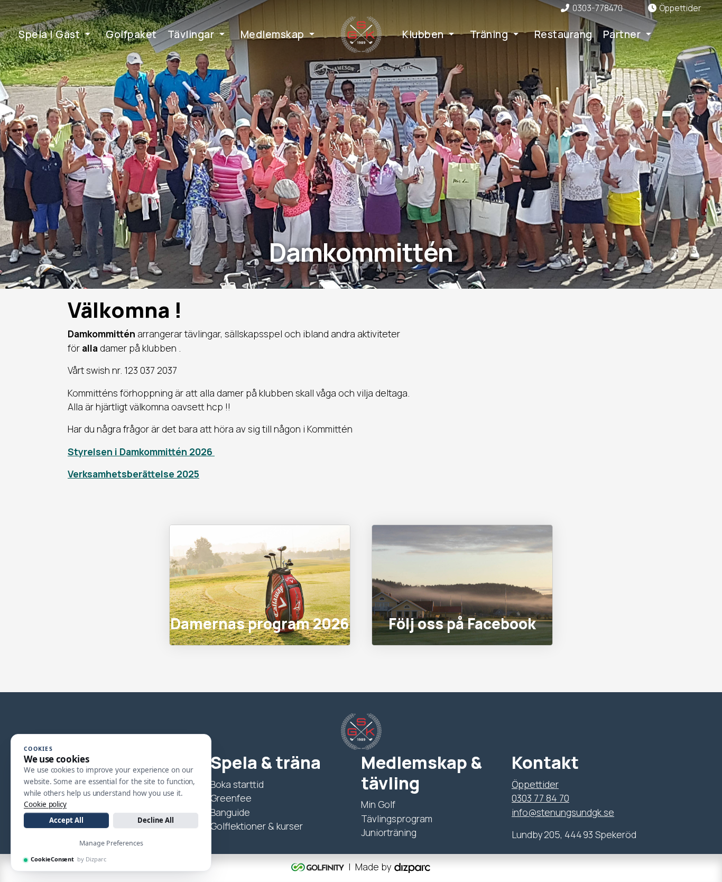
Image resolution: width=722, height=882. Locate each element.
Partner (622, 34)
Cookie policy (45, 804)
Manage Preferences (111, 843)
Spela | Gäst (49, 34)
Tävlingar (191, 34)
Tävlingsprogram (396, 818)
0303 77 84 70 (540, 798)
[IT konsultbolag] (412, 867)
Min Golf (378, 804)
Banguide (230, 812)
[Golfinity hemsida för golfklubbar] (318, 867)
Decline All (155, 820)
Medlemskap (272, 34)
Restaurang (563, 34)
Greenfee (231, 798)
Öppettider (535, 784)
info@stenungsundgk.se (563, 812)
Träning (489, 34)
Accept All (66, 820)
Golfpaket (131, 34)
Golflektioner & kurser (256, 826)
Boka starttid (237, 784)
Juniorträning (388, 832)
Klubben (423, 34)
